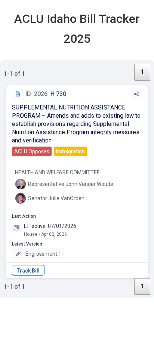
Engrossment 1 (43, 254)
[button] (136, 94)
